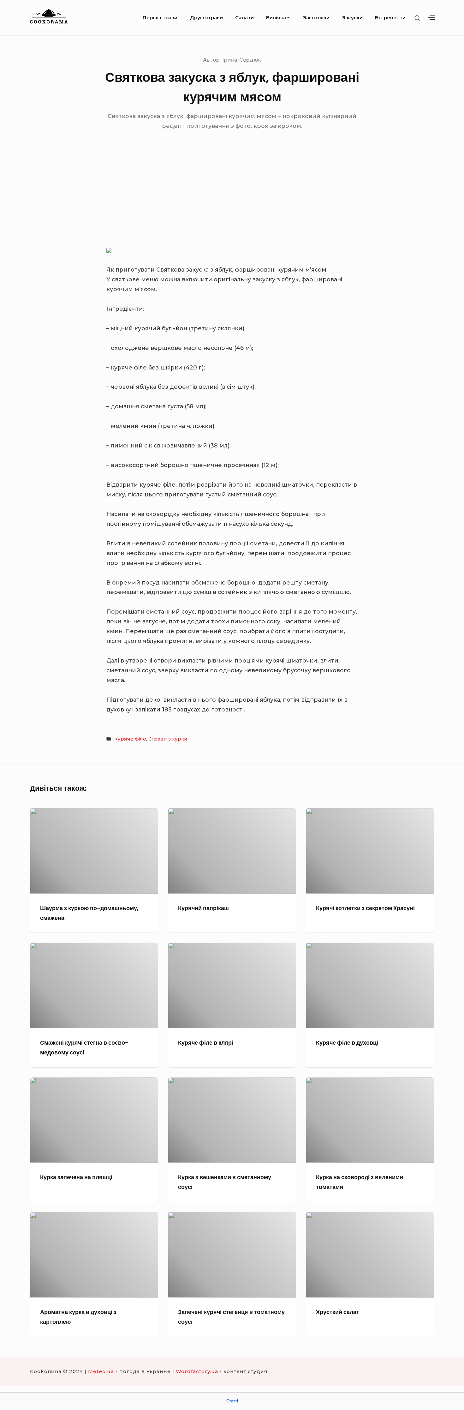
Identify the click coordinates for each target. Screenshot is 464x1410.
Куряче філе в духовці (347, 1043)
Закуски (352, 18)
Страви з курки (167, 739)
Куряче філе (130, 739)
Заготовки (316, 18)
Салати (244, 18)
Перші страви (160, 18)
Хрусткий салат (337, 1312)
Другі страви (206, 18)
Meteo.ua (101, 1371)
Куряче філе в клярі (205, 1043)
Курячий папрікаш (203, 908)
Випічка (276, 18)
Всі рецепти (390, 18)
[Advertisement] (232, 198)
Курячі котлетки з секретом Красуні (365, 908)
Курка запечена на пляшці (76, 1177)
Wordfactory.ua (197, 1371)
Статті (232, 1401)
